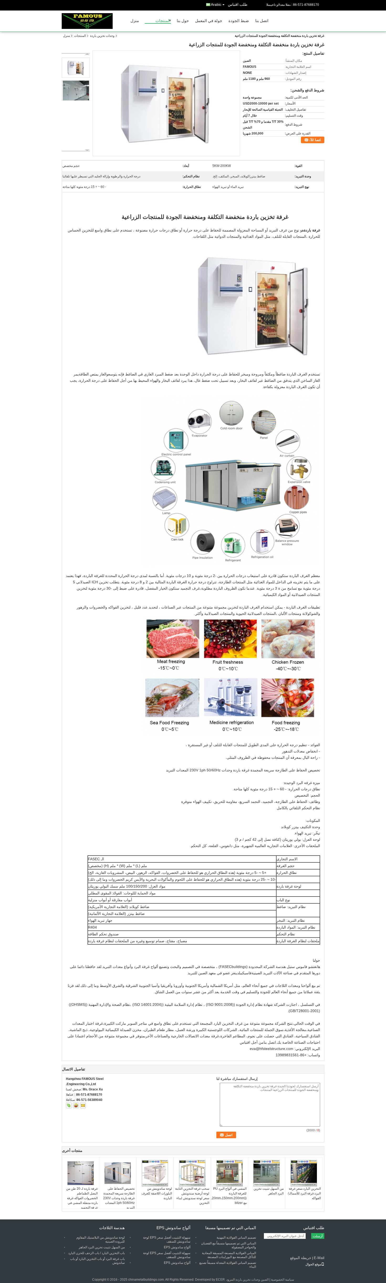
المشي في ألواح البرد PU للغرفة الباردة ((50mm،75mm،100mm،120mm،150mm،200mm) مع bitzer (229, 1196)
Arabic (216, 4)
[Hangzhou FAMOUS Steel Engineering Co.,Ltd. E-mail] (83, 1105)
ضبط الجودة (238, 21)
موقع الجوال (313, 1264)
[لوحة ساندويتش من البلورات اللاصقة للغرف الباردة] (155, 1173)
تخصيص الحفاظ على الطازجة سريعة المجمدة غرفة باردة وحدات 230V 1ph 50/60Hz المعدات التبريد (119, 1198)
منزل (135, 21)
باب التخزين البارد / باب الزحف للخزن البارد (96, 1253)
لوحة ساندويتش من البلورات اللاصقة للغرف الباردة (157, 1193)
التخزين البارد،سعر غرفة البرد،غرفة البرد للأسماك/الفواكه (304, 1193)
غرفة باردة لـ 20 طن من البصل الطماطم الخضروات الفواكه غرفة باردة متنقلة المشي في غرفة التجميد (82, 1198)
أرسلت (318, 1236)
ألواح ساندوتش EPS (173, 1227)
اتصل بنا (261, 21)
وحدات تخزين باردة (102, 36)
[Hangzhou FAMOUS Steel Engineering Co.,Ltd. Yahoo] (76, 1105)
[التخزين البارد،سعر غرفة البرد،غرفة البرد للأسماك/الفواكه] (303, 1173)
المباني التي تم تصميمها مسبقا (230, 1227)
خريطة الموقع (300, 1258)
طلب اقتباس (237, 4)
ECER (220, 1279)
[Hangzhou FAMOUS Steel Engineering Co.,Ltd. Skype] (69, 1105)
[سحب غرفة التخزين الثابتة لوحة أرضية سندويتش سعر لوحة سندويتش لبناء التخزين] (192, 1173)
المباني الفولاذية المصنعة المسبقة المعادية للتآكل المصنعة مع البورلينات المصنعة (229, 1255)
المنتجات (162, 21)
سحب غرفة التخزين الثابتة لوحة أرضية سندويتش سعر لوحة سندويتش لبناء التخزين (192, 1196)
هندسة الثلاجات (112, 1227)
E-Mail (319, 1258)
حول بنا (183, 21)
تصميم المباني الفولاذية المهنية (236, 1237)
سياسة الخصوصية (282, 1279)
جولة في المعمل (208, 21)
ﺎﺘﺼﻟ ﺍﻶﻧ (315, 140)
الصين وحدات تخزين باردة (252, 1279)
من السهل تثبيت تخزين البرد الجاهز (269, 1191)
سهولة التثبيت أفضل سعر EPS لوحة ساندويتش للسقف (166, 1239)
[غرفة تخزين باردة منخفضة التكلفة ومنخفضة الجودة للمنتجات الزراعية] (166, 103)
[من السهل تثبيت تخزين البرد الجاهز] (266, 1173)
